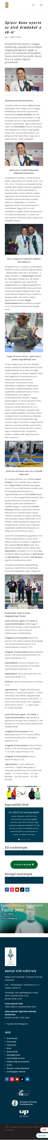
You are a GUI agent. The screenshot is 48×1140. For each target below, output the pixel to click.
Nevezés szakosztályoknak (18, 1068)
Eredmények (12, 1038)
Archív (9, 1065)
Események (11, 1041)
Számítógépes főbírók (16, 1071)
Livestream (22, 864)
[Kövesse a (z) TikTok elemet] (22, 890)
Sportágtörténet (13, 1055)
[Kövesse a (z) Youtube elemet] (17, 890)
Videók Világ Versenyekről (18, 1061)
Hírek (19, 37)
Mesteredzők (12, 1051)
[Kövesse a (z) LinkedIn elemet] (27, 890)
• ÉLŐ (44, 1129)
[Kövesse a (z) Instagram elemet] (12, 890)
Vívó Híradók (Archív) (15, 1058)
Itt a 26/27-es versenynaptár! (24, 812)
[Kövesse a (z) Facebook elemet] (7, 890)
